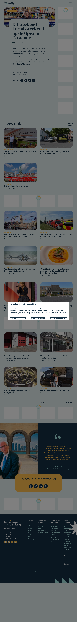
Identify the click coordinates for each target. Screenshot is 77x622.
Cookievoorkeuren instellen (58, 318)
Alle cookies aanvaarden (17, 318)
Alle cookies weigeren (37, 318)
